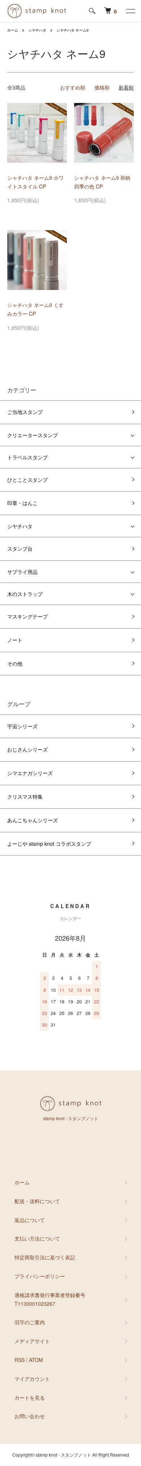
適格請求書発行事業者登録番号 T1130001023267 (49, 1299)
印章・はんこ (22, 502)
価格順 (102, 87)
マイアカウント (32, 1378)
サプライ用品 (22, 571)
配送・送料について (37, 1201)
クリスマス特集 (25, 796)
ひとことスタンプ (27, 479)
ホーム (12, 30)
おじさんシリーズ (27, 749)
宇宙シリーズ (22, 726)
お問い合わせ (29, 1416)
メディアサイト (32, 1341)
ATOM (36, 1359)
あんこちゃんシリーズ (32, 820)
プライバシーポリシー (39, 1276)
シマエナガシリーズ (30, 773)
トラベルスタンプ (27, 457)
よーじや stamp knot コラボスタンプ (49, 843)
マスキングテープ (27, 616)
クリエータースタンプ (32, 435)
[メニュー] (130, 11)
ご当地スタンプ (25, 411)
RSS (19, 1359)
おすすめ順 (72, 87)
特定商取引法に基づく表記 (44, 1257)
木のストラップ (25, 593)
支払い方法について (37, 1238)
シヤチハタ (37, 30)
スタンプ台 (20, 548)
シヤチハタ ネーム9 (72, 30)
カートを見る (29, 1397)
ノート (14, 639)
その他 (14, 663)
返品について (29, 1219)
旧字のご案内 (29, 1322)
